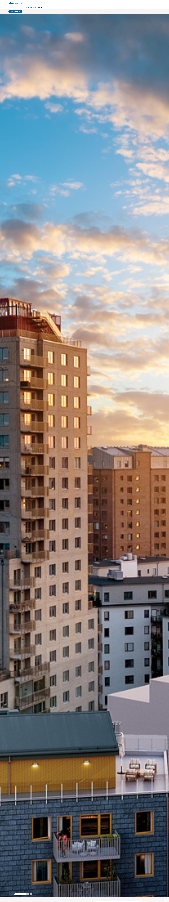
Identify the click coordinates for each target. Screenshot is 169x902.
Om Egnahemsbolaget (104, 3)
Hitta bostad (70, 3)
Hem (27, 7)
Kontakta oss (155, 3)
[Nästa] (31, 894)
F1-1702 (38, 7)
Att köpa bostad (87, 3)
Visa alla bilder (20, 894)
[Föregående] (27, 894)
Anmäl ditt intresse (15, 11)
